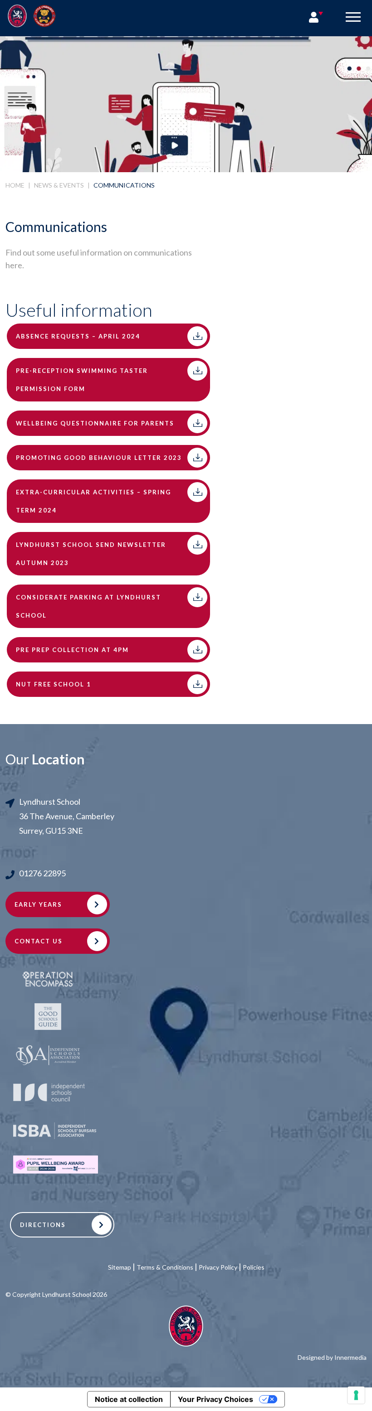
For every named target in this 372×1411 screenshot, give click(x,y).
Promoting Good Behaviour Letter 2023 (99, 457)
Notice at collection (129, 1399)
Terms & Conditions (165, 1267)
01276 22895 (42, 873)
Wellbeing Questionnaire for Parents (95, 423)
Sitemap (119, 1267)
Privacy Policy (218, 1267)
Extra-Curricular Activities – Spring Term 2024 (93, 501)
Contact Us (39, 941)
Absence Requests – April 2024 (78, 336)
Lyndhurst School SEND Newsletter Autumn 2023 (91, 553)
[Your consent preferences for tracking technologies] (356, 1395)
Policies (253, 1267)
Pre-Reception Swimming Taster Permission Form (82, 379)
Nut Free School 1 (53, 684)
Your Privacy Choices (215, 1399)
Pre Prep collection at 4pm (72, 649)
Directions (43, 1224)
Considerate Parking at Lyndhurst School (88, 606)
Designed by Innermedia (332, 1357)
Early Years (38, 904)
